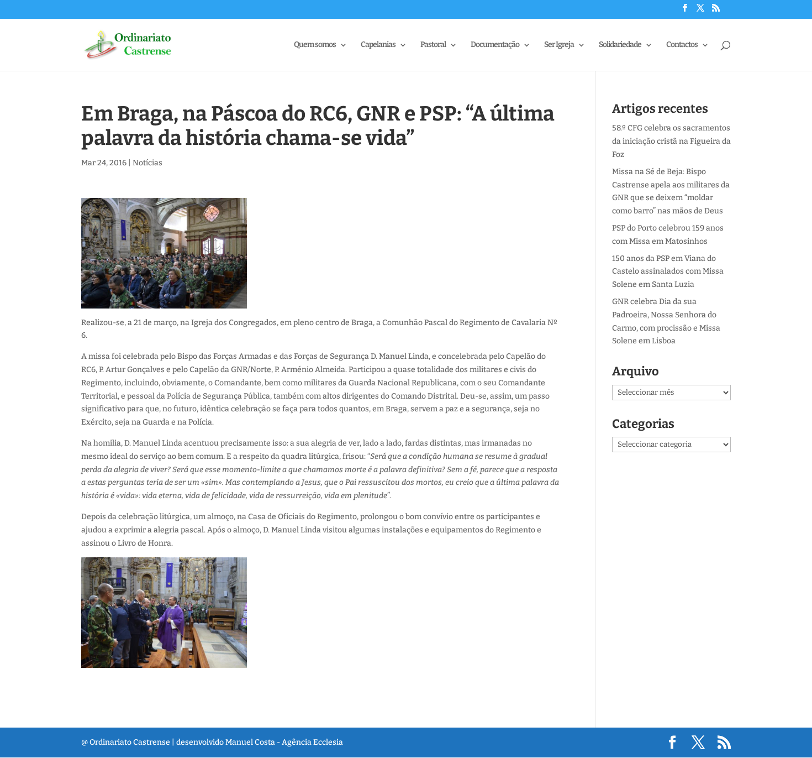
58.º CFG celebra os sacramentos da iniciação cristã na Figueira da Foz (671, 141)
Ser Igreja (559, 45)
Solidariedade (620, 45)
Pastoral (433, 45)
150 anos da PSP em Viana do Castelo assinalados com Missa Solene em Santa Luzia (668, 272)
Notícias (147, 163)
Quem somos (315, 45)
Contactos (682, 45)
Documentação (495, 45)
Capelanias (378, 45)
